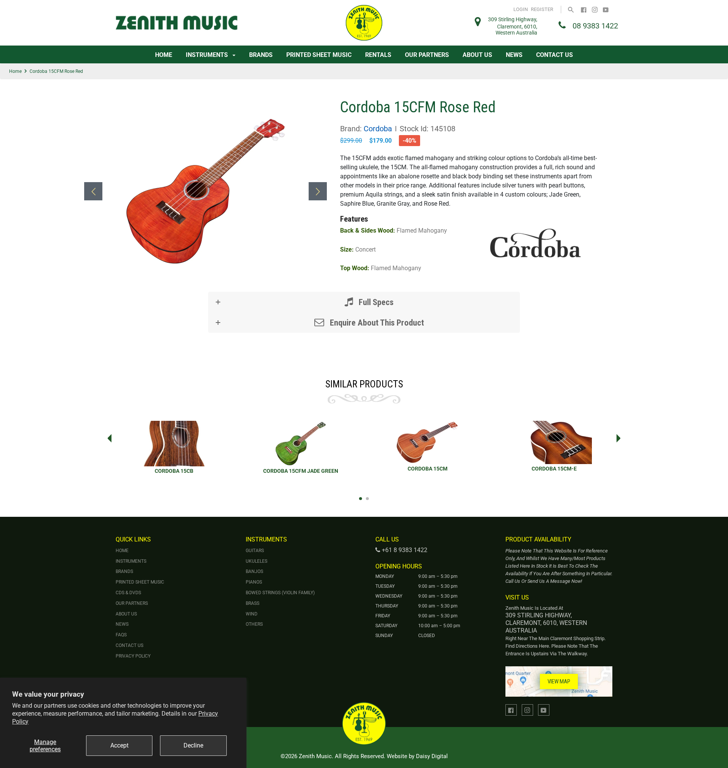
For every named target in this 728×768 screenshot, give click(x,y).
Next (621, 438)
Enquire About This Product (376, 322)
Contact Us (554, 54)
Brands (261, 54)
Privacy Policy (133, 656)
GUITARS (255, 550)
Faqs (121, 634)
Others (254, 624)
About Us (477, 54)
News (514, 54)
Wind (251, 614)
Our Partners (427, 54)
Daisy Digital (432, 756)
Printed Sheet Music (318, 54)
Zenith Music (315, 756)
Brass (252, 603)
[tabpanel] (174, 452)
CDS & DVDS (128, 592)
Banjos (254, 571)
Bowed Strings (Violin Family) (280, 592)
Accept (119, 745)
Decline (193, 745)
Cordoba (378, 128)
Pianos (254, 582)
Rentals (378, 54)
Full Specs (375, 302)
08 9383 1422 (595, 25)
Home (163, 54)
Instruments (207, 54)
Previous (107, 438)
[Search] (571, 9)
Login (520, 9)
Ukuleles (256, 561)
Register (542, 9)
